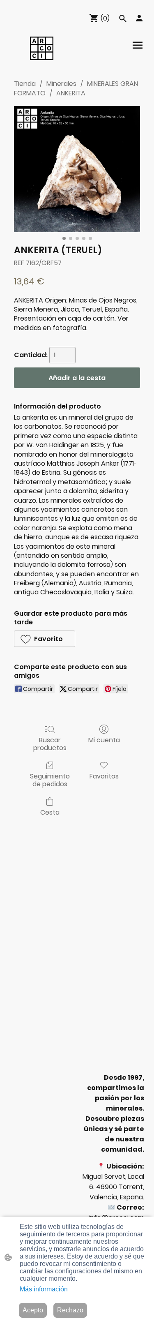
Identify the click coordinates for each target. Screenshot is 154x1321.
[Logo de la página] (41, 48)
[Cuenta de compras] (139, 18)
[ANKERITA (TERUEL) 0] (77, 169)
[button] (123, 18)
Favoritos (104, 775)
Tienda (25, 83)
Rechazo (70, 1310)
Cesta (50, 812)
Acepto (33, 1310)
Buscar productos (50, 743)
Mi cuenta (104, 739)
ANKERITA (70, 93)
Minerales (61, 83)
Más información (44, 1289)
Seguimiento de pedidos (50, 779)
